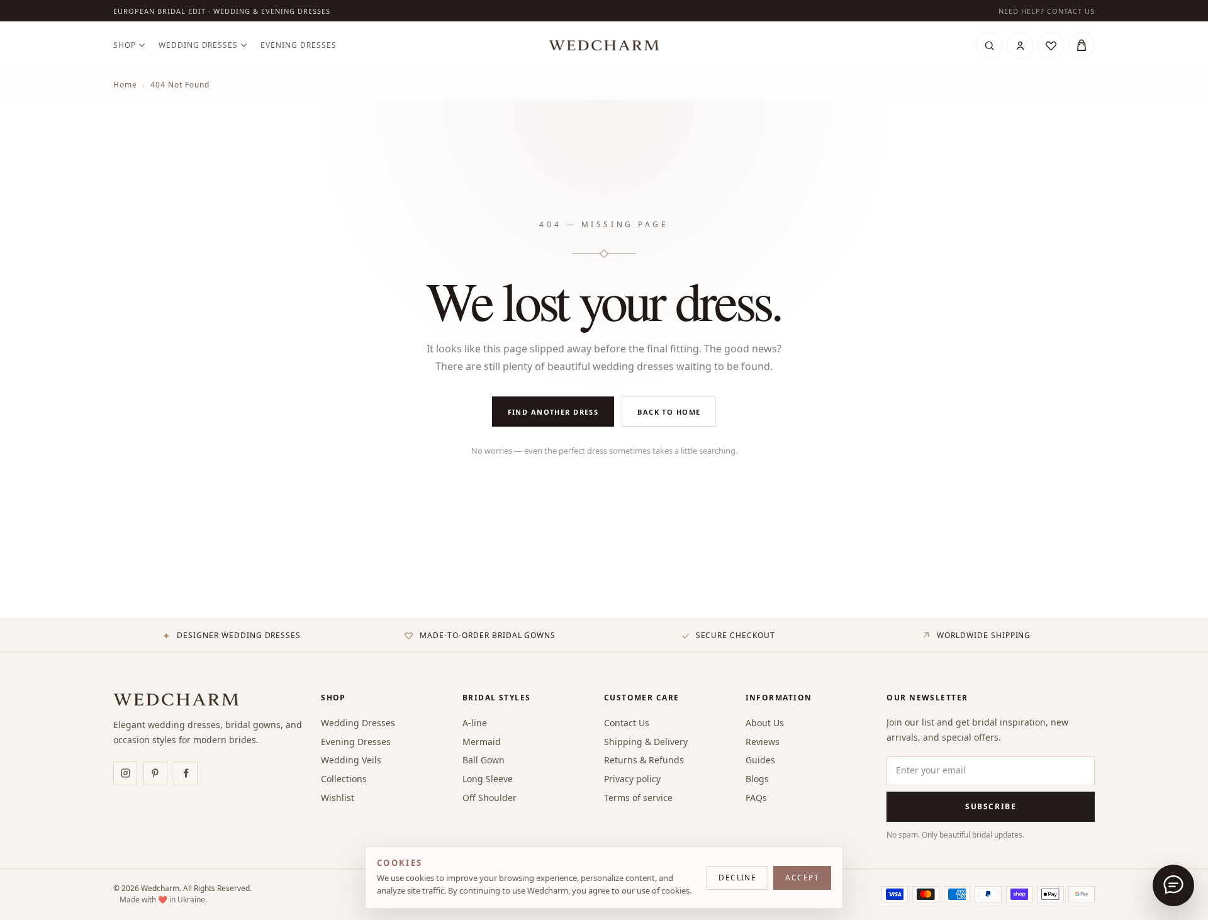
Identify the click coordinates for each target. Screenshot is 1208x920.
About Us (765, 723)
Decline (737, 877)
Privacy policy (632, 779)
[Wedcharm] (604, 45)
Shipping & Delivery (646, 742)
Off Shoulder (489, 798)
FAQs (756, 798)
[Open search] (989, 45)
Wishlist (337, 798)
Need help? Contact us (1046, 11)
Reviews (763, 742)
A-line (474, 723)
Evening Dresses (298, 45)
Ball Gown (483, 760)
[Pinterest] (155, 773)
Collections (344, 779)
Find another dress (553, 412)
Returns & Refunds (644, 760)
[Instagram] (125, 773)
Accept (802, 877)
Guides (760, 760)
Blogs (757, 779)
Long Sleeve (487, 779)
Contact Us (626, 723)
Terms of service (638, 798)
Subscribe (990, 806)
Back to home (668, 412)
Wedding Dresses (198, 45)
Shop (124, 45)
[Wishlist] (1050, 45)
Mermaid (481, 742)
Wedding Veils (351, 760)
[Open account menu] (1020, 45)
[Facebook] (186, 773)
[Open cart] (1081, 45)
